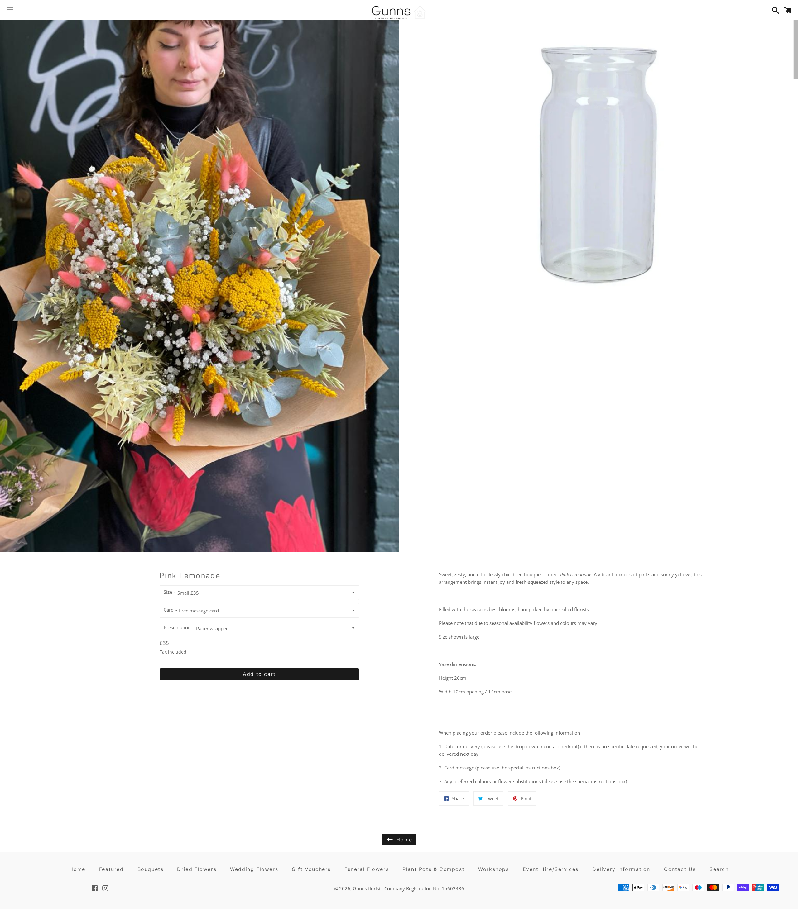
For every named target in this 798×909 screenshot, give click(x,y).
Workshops (493, 869)
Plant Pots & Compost (433, 869)
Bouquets (150, 869)
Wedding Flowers (254, 869)
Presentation (177, 627)
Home (77, 869)
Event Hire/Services (551, 869)
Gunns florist (367, 888)
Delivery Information (621, 869)
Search (719, 869)
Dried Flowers (196, 869)
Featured (111, 869)
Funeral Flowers (366, 869)
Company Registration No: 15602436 (424, 888)
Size (168, 592)
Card (169, 610)
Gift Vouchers (311, 869)
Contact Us (680, 869)
